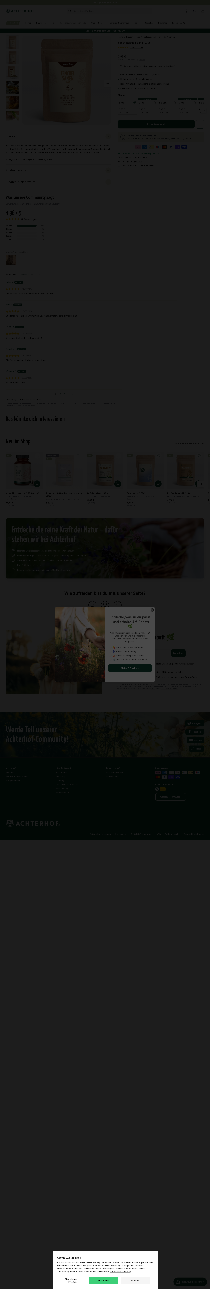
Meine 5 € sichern (130, 668)
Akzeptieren (103, 1280)
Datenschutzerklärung (120, 1271)
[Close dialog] (152, 610)
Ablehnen (135, 1280)
